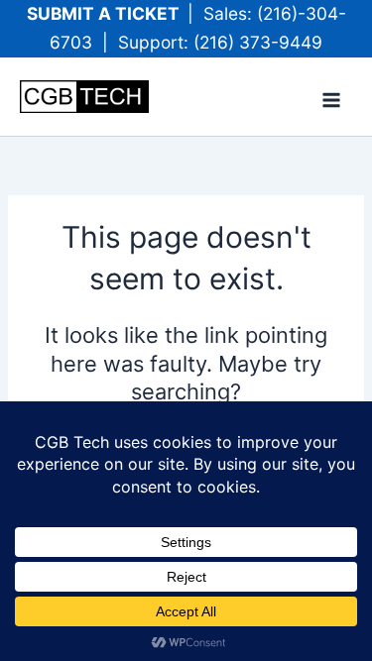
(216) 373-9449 (257, 42)
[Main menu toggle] (331, 100)
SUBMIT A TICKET (107, 13)
